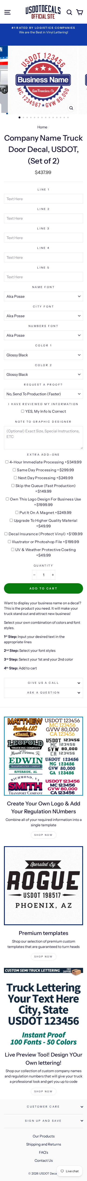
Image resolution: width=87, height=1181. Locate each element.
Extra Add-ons (43, 454)
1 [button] (20, 118)
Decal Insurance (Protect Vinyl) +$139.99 (46, 534)
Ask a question (43, 692)
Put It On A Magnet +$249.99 (45, 512)
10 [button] (53, 118)
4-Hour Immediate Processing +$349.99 (46, 462)
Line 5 (43, 267)
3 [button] (27, 118)
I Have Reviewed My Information (43, 404)
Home (42, 127)
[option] (43, 80)
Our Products (44, 1136)
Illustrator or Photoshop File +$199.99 (45, 541)
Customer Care (43, 1106)
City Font (43, 306)
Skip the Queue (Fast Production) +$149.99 (46, 488)
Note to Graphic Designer (43, 421)
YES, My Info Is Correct (45, 411)
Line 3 (43, 228)
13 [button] (65, 118)
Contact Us (44, 1160)
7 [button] (42, 118)
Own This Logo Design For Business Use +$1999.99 (45, 502)
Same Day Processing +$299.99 (45, 470)
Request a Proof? (43, 384)
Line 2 (43, 209)
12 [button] (61, 118)
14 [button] (68, 118)
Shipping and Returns (43, 1144)
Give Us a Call (43, 682)
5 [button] (35, 118)
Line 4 (43, 248)
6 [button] (39, 118)
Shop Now (43, 834)
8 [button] (46, 118)
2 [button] (24, 118)
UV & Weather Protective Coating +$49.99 (45, 552)
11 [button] (57, 118)
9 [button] (50, 118)
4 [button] (31, 118)
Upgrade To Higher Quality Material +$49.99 (45, 523)
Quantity (44, 565)
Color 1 (43, 345)
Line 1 (44, 189)
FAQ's (43, 1152)
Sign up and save (43, 1120)
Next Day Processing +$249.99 (45, 477)
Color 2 (43, 365)
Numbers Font (43, 326)
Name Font (43, 287)
